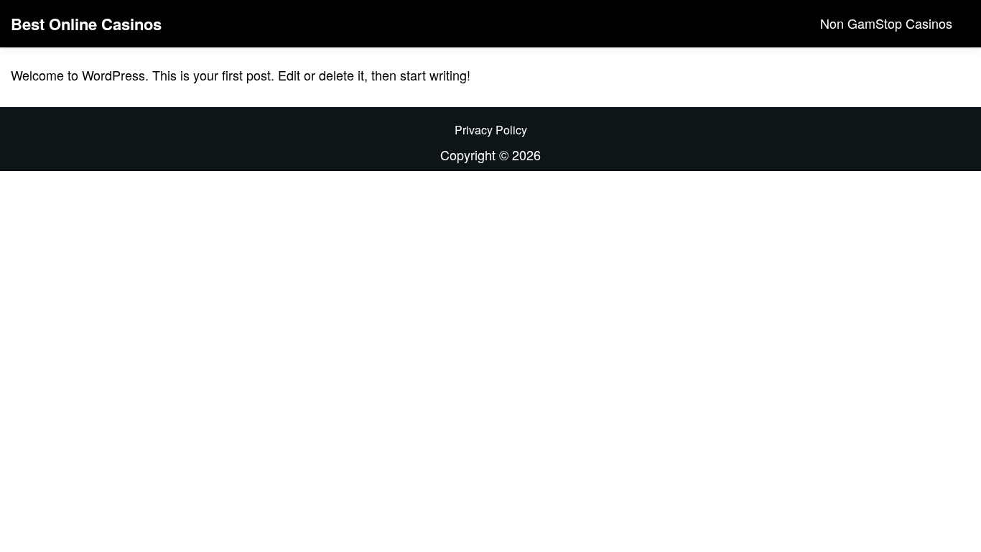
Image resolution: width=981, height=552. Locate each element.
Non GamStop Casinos (886, 23)
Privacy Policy (491, 129)
